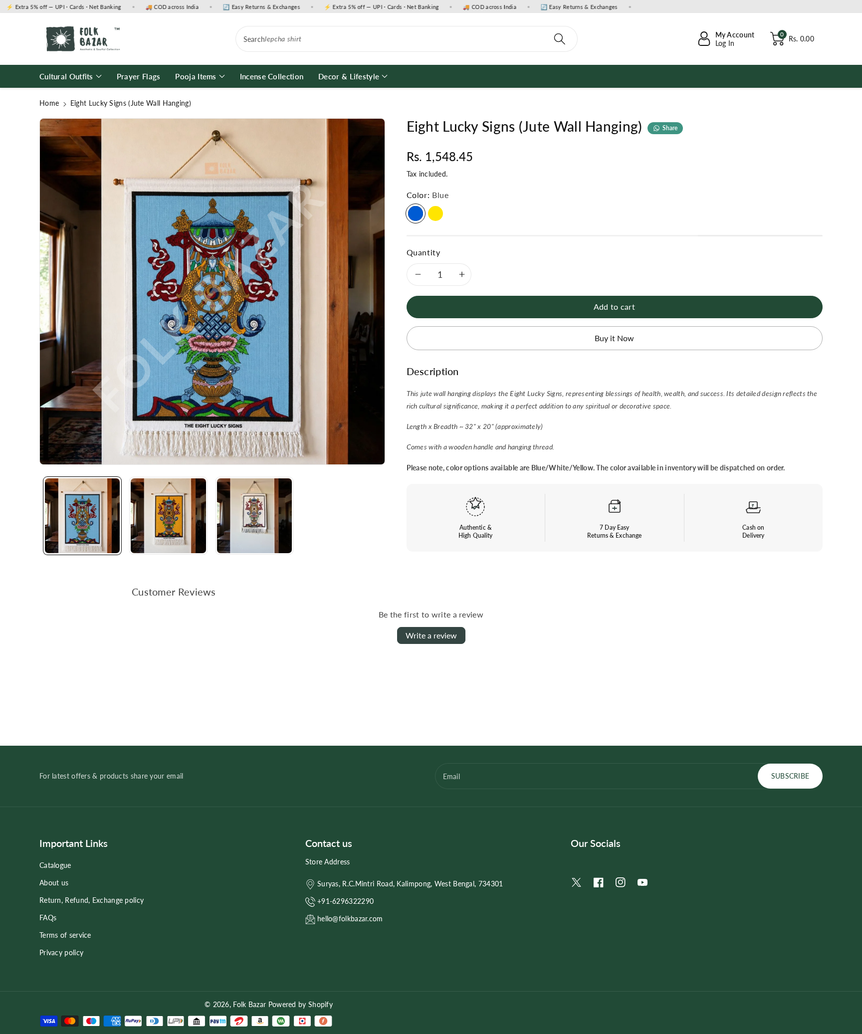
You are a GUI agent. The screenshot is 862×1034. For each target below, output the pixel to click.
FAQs (47, 917)
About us (53, 882)
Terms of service (65, 935)
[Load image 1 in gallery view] (82, 516)
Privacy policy (61, 952)
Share (670, 128)
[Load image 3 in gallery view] (254, 516)
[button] (792, 39)
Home (49, 103)
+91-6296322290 (345, 901)
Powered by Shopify (300, 1004)
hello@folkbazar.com (350, 918)
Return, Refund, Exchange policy (91, 900)
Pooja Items (195, 76)
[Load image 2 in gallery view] (168, 516)
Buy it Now (614, 338)
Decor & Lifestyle (348, 76)
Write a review (431, 635)
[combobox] (407, 38)
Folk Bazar (249, 1004)
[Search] (559, 38)
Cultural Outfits (66, 76)
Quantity (423, 252)
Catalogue (55, 865)
